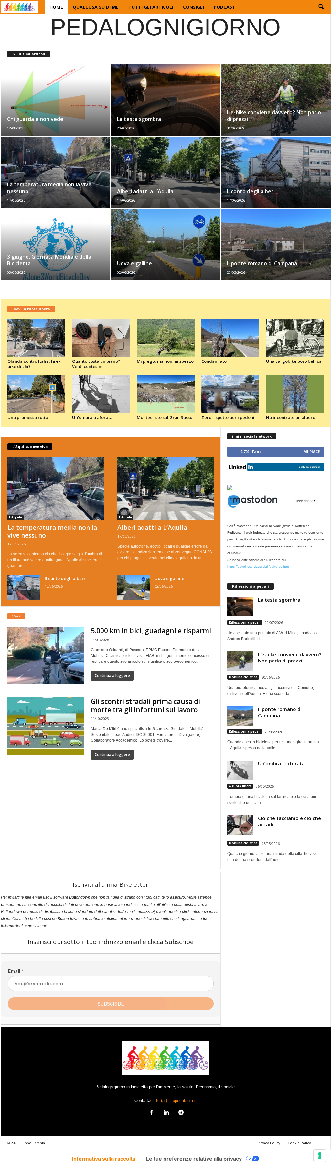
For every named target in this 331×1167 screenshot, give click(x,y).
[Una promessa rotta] (36, 394)
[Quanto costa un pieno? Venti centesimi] (101, 338)
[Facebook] (151, 1113)
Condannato (214, 361)
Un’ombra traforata (92, 417)
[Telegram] (180, 1113)
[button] (321, 7)
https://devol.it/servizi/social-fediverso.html (258, 566)
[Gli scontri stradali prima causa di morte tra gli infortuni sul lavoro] (45, 726)
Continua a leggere (112, 675)
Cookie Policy (299, 1142)
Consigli (193, 7)
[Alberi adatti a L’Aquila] (166, 172)
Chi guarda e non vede (35, 119)
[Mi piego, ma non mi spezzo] (166, 338)
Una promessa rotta (27, 417)
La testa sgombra (139, 119)
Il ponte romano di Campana (262, 263)
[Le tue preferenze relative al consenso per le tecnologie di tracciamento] (320, 1156)
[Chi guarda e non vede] (56, 100)
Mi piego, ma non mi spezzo (165, 361)
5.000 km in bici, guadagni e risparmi (151, 630)
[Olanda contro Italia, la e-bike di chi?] (36, 338)
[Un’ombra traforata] (101, 394)
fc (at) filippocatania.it (176, 1100)
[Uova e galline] (166, 244)
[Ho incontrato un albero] (295, 394)
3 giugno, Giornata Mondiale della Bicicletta (49, 260)
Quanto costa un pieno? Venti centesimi (96, 363)
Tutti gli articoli (150, 7)
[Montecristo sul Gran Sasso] (166, 394)
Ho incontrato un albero (290, 417)
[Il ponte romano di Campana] (275, 244)
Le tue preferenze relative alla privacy (194, 1158)
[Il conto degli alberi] (275, 172)
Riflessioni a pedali (245, 622)
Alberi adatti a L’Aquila (145, 191)
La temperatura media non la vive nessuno (49, 188)
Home (56, 7)
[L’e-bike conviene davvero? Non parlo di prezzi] (275, 100)
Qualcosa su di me (96, 7)
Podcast (224, 7)
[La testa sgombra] (166, 100)
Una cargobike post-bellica (294, 361)
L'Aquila (15, 517)
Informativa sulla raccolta (103, 1158)
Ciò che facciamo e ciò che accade (289, 821)
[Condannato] (230, 338)
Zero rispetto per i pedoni (227, 417)
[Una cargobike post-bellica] (295, 338)
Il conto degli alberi (251, 191)
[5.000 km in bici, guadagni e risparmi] (45, 655)
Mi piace (312, 451)
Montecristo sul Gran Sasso (164, 417)
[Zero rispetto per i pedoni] (230, 394)
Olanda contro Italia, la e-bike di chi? (33, 363)
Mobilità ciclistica (243, 677)
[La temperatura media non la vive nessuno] (56, 172)
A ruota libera (240, 786)
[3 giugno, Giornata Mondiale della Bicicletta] (56, 244)
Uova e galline (134, 263)
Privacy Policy (268, 1142)
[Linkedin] (166, 1113)
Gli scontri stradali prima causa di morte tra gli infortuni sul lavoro (145, 705)
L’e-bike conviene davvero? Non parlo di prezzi (274, 116)
